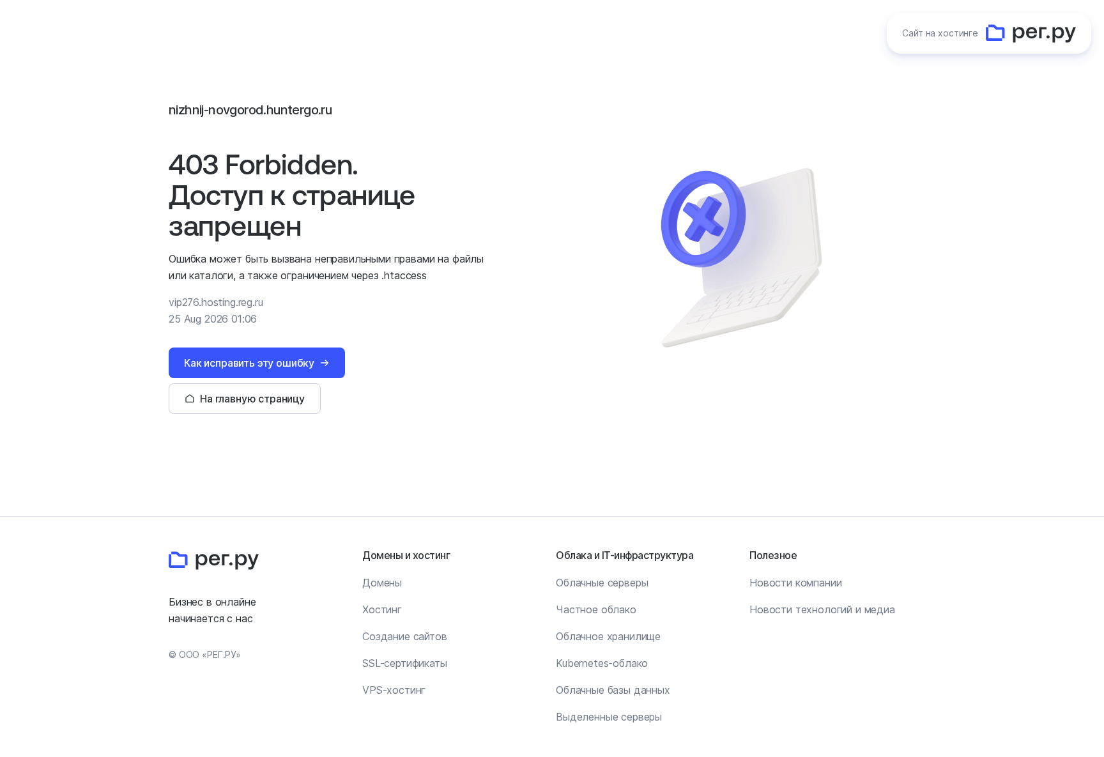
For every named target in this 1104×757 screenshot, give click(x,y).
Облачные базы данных (613, 690)
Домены (382, 582)
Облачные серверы (602, 582)
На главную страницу (252, 398)
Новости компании (795, 582)
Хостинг (382, 609)
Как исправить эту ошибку (249, 362)
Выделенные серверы (609, 716)
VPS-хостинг (393, 690)
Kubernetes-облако (602, 663)
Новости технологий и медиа (822, 609)
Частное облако (596, 609)
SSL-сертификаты (404, 663)
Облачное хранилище (608, 636)
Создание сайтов (404, 636)
